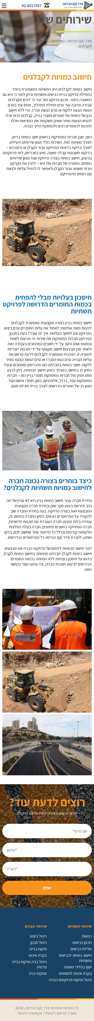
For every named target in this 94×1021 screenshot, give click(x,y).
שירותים (57, 40)
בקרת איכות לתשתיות (75, 973)
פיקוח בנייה (38, 948)
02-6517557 (32, 5)
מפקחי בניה (38, 973)
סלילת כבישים (81, 948)
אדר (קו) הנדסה (79, 40)
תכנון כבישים (82, 942)
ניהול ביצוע (38, 936)
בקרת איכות (38, 955)
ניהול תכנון (38, 942)
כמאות (87, 936)
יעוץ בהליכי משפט (78, 967)
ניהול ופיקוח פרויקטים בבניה (70, 979)
